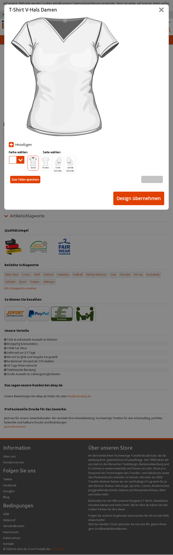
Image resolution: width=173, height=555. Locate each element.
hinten (45, 167)
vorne (33, 167)
